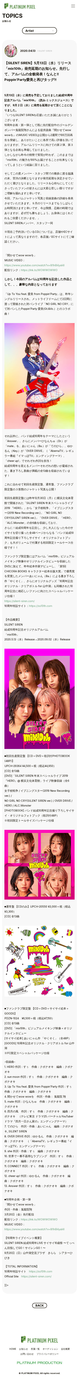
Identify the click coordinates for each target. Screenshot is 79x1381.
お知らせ (23, 1349)
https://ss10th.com (40, 606)
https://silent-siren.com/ (19, 601)
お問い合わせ (27, 1354)
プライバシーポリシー (48, 1354)
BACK (39, 1305)
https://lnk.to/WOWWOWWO (39, 270)
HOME (12, 1349)
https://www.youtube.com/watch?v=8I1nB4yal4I (34, 265)
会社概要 (65, 1349)
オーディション (50, 1349)
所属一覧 (35, 1349)
